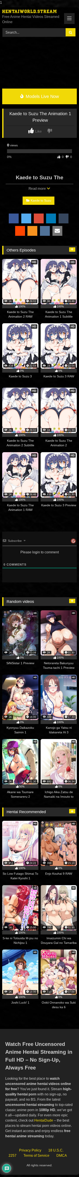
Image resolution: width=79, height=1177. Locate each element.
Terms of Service (36, 1155)
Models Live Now (41, 96)
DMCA (61, 1155)
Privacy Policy (30, 1150)
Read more (38, 188)
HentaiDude (43, 1120)
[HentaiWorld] (32, 11)
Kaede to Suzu (41, 200)
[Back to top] (65, 1165)
